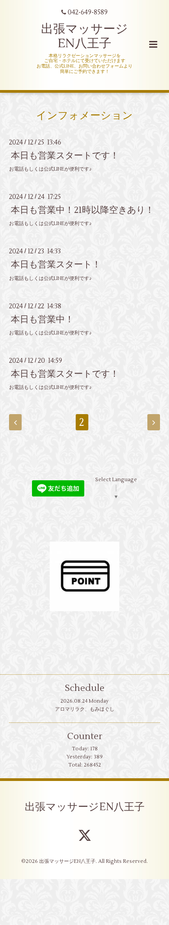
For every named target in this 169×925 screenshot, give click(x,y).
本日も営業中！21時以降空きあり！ (82, 210)
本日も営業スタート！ (56, 264)
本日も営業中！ (42, 319)
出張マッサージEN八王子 (85, 807)
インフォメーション (84, 115)
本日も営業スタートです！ (65, 155)
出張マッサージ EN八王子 (84, 36)
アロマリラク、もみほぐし (84, 709)
